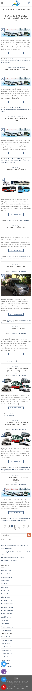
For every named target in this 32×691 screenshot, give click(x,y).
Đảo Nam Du (5, 594)
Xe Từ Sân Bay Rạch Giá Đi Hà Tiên (16, 119)
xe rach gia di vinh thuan (9, 162)
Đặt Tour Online (16, 684)
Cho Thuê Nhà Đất (6, 577)
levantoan (22, 24)
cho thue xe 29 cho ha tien (24, 256)
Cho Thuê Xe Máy (6, 584)
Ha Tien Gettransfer (7, 603)
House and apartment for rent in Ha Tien (13, 557)
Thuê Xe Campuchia (7, 627)
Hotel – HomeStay (6, 613)
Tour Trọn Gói (7, 681)
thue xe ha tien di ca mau (24, 413)
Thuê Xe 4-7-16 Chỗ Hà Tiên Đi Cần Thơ (16, 479)
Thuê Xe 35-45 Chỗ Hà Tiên (16, 169)
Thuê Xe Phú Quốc (6, 637)
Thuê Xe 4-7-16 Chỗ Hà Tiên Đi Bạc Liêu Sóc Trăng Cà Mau (16, 370)
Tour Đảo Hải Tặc (6, 653)
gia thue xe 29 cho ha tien (7, 258)
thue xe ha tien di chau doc (24, 60)
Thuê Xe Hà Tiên (16, 14)
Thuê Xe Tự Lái (5, 643)
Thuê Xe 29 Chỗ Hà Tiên (16, 227)
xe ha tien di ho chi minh (20, 469)
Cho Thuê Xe (11, 116)
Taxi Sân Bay (5, 623)
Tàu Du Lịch (4, 620)
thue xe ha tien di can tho (19, 109)
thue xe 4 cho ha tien (6, 361)
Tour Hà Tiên (5, 657)
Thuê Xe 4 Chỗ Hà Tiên (16, 329)
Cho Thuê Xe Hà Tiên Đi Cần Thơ (16, 69)
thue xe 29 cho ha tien (18, 258)
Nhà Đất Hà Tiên (6, 617)
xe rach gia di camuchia (15, 160)
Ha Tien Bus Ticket (7, 600)
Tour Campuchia (6, 650)
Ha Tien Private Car (7, 607)
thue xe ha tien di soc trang (7, 415)
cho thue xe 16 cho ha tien (24, 320)
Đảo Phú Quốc (5, 597)
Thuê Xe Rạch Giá (6, 640)
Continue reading (16, 53)
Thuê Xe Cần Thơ (11, 67)
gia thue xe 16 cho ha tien (7, 322)
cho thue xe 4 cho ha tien (24, 360)
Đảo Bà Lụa (4, 587)
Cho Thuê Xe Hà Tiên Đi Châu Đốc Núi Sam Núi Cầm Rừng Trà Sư (16, 18)
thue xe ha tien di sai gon (9, 469)
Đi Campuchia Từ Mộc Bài (9, 560)
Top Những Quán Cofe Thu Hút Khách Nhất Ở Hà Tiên (15, 553)
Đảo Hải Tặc (5, 590)
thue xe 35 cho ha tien (24, 220)
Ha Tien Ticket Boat (7, 610)
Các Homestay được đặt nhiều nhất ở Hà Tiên (14, 545)
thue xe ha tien (14, 361)
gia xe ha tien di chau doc (12, 60)
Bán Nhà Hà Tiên (6, 574)
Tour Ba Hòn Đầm (6, 647)
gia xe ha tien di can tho (8, 520)
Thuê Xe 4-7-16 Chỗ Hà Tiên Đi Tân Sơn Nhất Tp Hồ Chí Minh (16, 423)
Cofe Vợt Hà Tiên (6, 548)
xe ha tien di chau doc (6, 62)
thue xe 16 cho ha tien (18, 322)
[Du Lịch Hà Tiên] (16, 3)
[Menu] (2, 3)
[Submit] (29, 535)
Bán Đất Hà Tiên (6, 570)
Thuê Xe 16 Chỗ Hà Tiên (16, 267)
